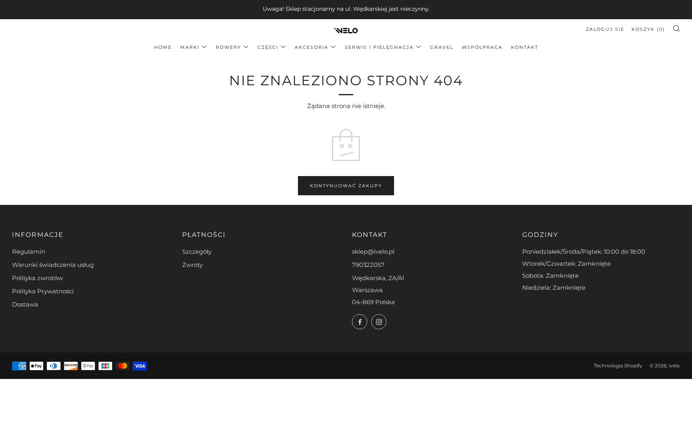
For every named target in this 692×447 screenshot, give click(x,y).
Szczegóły (196, 251)
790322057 (368, 265)
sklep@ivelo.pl (373, 251)
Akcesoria (311, 47)
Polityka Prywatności (43, 291)
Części (267, 47)
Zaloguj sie (605, 29)
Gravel (441, 47)
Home (163, 47)
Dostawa (25, 304)
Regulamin (28, 251)
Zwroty (192, 265)
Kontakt (524, 47)
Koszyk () (648, 29)
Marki (189, 47)
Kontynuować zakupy (346, 185)
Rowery (228, 47)
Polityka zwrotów (37, 278)
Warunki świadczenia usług (53, 265)
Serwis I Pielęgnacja (379, 47)
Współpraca (482, 47)
